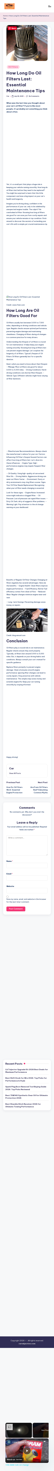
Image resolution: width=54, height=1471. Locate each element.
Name (9, 861)
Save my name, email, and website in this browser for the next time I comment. (26, 900)
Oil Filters (13, 67)
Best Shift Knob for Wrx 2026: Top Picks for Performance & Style (26, 1079)
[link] (9, 1442)
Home (5, 16)
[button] (15, 773)
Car (11, 768)
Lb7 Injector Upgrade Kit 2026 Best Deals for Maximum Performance (26, 1070)
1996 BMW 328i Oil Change (27, 1442)
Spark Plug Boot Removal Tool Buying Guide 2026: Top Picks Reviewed (25, 1087)
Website (10, 886)
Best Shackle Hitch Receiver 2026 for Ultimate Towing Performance (23, 1105)
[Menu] (49, 6)
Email (9, 874)
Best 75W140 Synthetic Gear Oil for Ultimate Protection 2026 (26, 1096)
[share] (44, 1441)
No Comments (34, 96)
